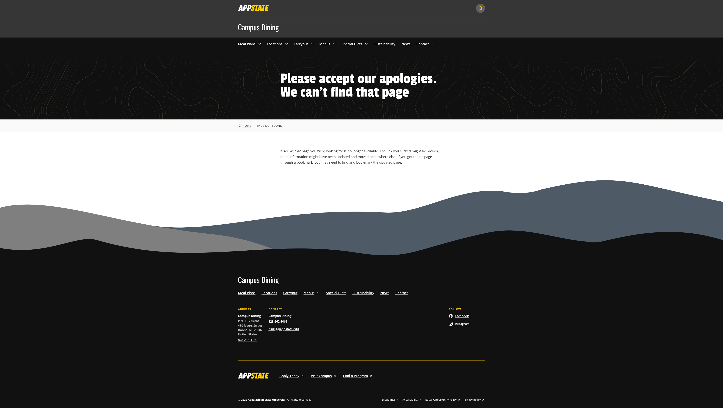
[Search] (480, 8)
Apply (289, 375)
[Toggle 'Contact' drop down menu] (433, 43)
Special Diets (352, 44)
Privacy (472, 399)
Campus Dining (258, 27)
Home (246, 125)
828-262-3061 (247, 340)
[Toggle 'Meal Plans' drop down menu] (259, 43)
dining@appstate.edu (283, 329)
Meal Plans (246, 44)
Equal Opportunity (441, 399)
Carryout (301, 44)
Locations (274, 44)
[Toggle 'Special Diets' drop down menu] (366, 43)
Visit (321, 375)
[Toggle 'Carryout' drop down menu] (312, 43)
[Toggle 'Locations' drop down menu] (286, 43)
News (405, 44)
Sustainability (384, 44)
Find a (355, 375)
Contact (422, 44)
